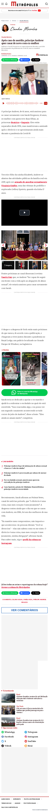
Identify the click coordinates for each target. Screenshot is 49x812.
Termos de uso (6, 803)
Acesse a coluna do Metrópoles (15, 587)
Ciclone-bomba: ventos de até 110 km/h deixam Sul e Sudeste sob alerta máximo (31, 699)
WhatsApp (10, 732)
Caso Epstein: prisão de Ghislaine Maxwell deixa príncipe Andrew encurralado (24, 488)
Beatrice (15, 122)
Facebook (9, 737)
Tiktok (8, 746)
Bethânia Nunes (6, 54)
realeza (24, 602)
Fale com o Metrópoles (9, 807)
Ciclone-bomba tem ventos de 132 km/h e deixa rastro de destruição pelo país (30, 722)
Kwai (30, 746)
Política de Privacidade (32, 799)
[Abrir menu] (2, 4)
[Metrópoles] (24, 4)
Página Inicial (5, 20)
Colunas (14, 20)
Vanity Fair (6, 277)
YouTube (32, 741)
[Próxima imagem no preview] (46, 245)
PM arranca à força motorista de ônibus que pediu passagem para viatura (29, 710)
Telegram (32, 732)
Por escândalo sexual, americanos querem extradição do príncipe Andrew (21, 481)
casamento (6, 599)
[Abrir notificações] (6, 4)
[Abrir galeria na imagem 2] (21, 265)
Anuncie (17, 803)
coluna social (17, 599)
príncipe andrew (39, 599)
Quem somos (5, 799)
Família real (28, 599)
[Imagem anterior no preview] (3, 245)
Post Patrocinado (30, 803)
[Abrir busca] (46, 4)
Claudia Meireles (24, 20)
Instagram (33, 737)
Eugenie (25, 122)
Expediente (17, 799)
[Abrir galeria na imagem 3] (35, 265)
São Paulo (19, 706)
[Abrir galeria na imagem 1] (24, 245)
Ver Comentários (24, 610)
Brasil (18, 694)
